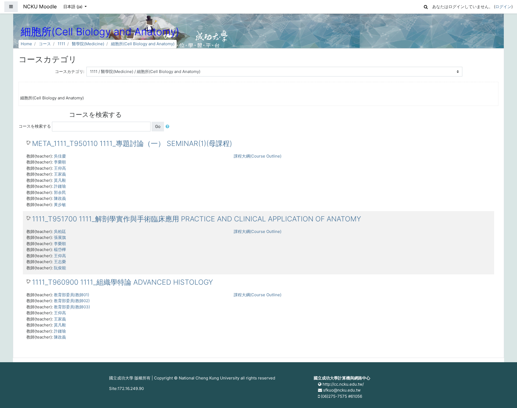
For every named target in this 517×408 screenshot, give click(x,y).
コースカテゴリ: (69, 71)
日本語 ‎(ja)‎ (73, 6)
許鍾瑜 (60, 186)
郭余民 (60, 192)
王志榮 (60, 261)
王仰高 (60, 168)
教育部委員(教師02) (72, 300)
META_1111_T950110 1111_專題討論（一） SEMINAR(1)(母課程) (132, 143)
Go (157, 126)
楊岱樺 (60, 249)
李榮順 (60, 162)
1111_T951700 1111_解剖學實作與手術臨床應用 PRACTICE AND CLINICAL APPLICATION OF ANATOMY (196, 219)
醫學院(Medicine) (88, 43)
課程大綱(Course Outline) (257, 156)
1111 (61, 43)
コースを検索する (35, 126)
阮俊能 (60, 267)
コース (45, 43)
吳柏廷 (60, 231)
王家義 (60, 174)
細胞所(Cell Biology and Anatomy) (142, 43)
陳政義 (60, 198)
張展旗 (60, 237)
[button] (426, 6)
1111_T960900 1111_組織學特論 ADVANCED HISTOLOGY (122, 282)
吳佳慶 (60, 156)
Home (26, 43)
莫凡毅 (60, 180)
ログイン (503, 6)
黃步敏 (60, 204)
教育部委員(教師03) (72, 306)
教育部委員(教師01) (71, 294)
